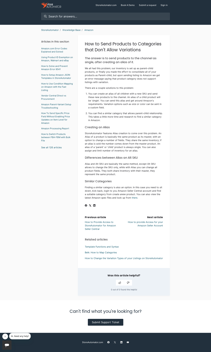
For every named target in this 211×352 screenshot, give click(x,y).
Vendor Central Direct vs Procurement (53, 97)
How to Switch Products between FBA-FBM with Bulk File (55, 137)
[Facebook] (86, 205)
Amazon (88, 30)
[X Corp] (90, 205)
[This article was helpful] (120, 283)
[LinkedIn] (94, 205)
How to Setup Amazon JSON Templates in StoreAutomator (56, 76)
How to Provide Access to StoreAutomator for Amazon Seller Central (100, 225)
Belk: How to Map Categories (101, 252)
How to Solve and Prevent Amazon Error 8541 (54, 68)
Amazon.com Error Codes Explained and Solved (54, 50)
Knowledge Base (72, 30)
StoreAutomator (50, 30)
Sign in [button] (164, 5)
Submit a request (147, 5)
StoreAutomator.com (106, 5)
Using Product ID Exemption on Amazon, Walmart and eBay (57, 59)
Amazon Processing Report (55, 128)
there (134, 197)
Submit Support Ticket (105, 322)
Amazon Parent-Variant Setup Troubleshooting (56, 106)
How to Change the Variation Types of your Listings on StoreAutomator (124, 258)
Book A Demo (128, 5)
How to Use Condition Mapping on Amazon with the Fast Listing (57, 86)
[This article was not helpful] (128, 283)
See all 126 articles (51, 147)
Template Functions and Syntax (102, 246)
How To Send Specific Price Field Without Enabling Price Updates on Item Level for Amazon (55, 118)
